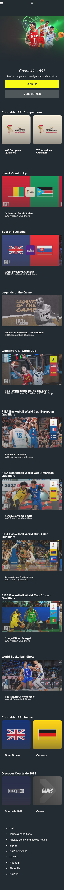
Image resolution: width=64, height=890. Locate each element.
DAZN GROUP (18, 851)
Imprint (13, 845)
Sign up (32, 84)
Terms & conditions (21, 834)
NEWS (14, 857)
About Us (15, 868)
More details (32, 93)
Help (12, 828)
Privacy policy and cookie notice (28, 839)
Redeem (15, 862)
